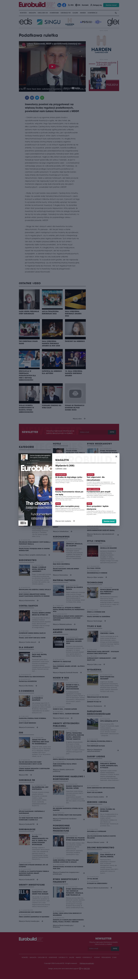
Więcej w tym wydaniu (65, 521)
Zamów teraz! (109, 521)
